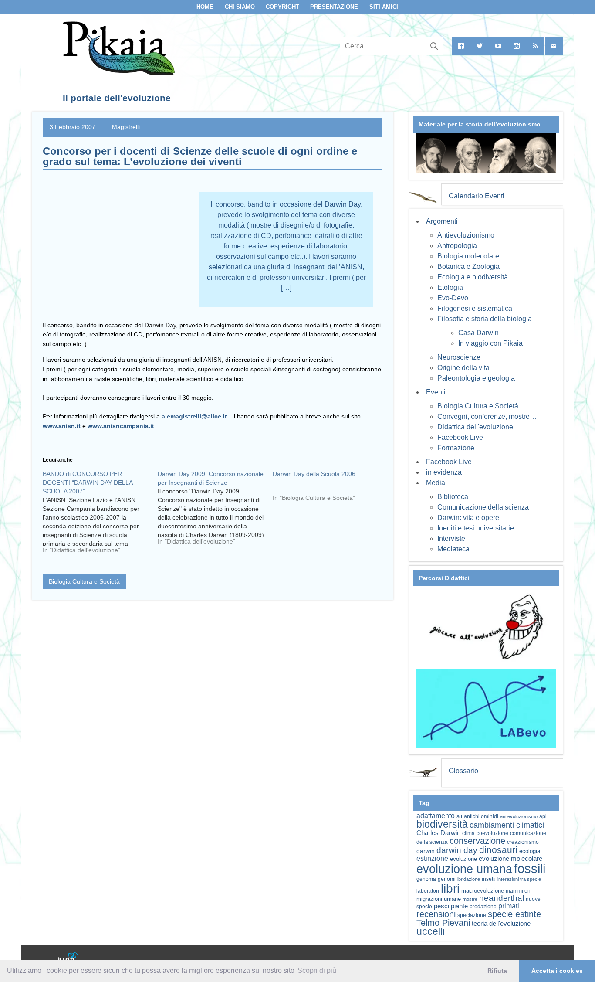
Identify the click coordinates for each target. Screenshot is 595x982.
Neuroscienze (458, 357)
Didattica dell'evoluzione (475, 427)
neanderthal (501, 898)
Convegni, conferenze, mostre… (487, 416)
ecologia (529, 851)
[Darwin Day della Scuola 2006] (330, 489)
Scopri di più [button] (317, 970)
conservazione (477, 841)
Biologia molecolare (468, 256)
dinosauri (498, 850)
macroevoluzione (482, 890)
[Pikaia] (117, 73)
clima (468, 833)
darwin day (456, 850)
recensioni (436, 914)
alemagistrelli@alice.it (194, 416)
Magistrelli (126, 126)
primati (508, 906)
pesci (441, 906)
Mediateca (453, 549)
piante (459, 906)
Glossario (463, 771)
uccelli (430, 931)
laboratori (427, 891)
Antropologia (457, 245)
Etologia (450, 287)
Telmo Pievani (443, 923)
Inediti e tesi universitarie (475, 528)
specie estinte (514, 914)
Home (204, 6)
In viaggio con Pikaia (490, 343)
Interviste (451, 538)
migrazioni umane (438, 899)
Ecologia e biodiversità (472, 277)
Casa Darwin (478, 332)
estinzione (432, 858)
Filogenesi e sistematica (474, 308)
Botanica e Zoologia (468, 266)
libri (450, 888)
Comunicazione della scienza (483, 507)
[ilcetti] (68, 958)
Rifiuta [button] (497, 970)
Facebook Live (460, 437)
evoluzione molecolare (510, 858)
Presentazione (334, 6)
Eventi (436, 392)
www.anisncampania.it (121, 425)
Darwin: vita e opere (468, 517)
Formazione (455, 448)
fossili (529, 868)
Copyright (282, 6)
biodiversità (442, 824)
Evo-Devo (452, 298)
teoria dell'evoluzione (501, 923)
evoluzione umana (464, 869)
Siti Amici (383, 6)
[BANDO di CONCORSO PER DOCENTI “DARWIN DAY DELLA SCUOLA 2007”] (100, 515)
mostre (470, 899)
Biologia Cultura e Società (84, 581)
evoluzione (463, 859)
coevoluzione (492, 833)
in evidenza (444, 472)
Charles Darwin (438, 832)
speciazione (471, 915)
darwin (425, 850)
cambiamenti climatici (507, 824)
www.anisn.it (62, 425)
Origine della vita (463, 367)
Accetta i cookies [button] (557, 970)
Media (435, 482)
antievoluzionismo (519, 816)
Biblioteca (452, 496)
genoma (426, 879)
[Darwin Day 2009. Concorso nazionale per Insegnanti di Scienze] (215, 510)
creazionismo (523, 842)
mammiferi (518, 891)
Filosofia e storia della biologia (484, 319)
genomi (447, 879)
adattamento (435, 815)
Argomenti (442, 221)
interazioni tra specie (519, 879)
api (543, 816)
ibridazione (468, 879)
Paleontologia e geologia (476, 378)
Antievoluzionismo (465, 235)
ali (459, 816)
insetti (489, 879)
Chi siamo (240, 6)
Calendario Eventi (476, 196)
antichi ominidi (481, 816)
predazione (483, 906)
